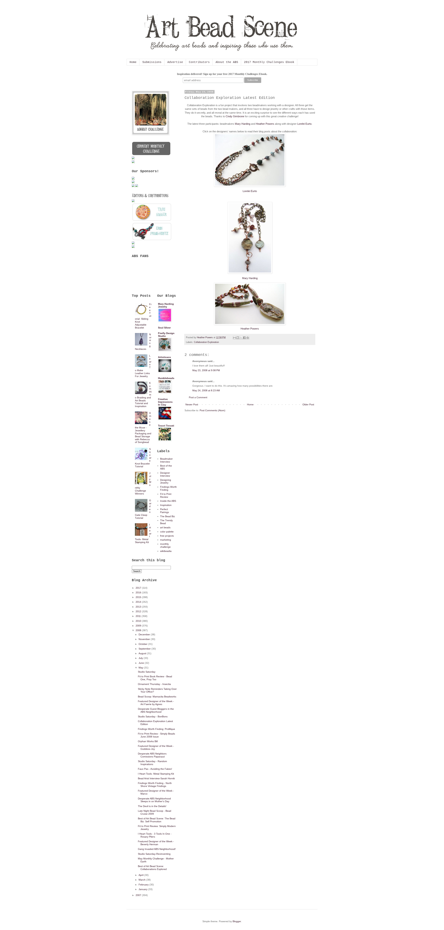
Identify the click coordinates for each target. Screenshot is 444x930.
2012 (139, 611)
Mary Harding (242, 123)
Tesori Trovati (166, 425)
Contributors (199, 62)
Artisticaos (164, 357)
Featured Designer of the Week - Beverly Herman (156, 843)
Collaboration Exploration (206, 342)
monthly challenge (165, 545)
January (143, 889)
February (144, 884)
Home (133, 62)
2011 (139, 616)
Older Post (308, 404)
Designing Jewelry (165, 481)
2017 (139, 587)
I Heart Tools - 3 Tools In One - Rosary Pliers (155, 835)
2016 (139, 592)
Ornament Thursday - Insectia (154, 684)
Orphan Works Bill (148, 741)
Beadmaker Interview (166, 460)
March (142, 879)
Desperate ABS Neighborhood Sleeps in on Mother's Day (154, 800)
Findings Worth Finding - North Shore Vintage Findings (155, 784)
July (141, 658)
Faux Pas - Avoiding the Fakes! (155, 768)
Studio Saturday (146, 671)
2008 (139, 630)
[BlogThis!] (238, 337)
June (142, 663)
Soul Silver (164, 327)
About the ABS (227, 62)
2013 (139, 606)
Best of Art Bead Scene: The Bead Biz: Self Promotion (156, 820)
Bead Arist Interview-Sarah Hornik (156, 778)
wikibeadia (166, 551)
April (141, 875)
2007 (139, 895)
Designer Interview (165, 474)
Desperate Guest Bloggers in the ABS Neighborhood (156, 710)
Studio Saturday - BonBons (153, 716)
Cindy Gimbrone (235, 116)
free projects (167, 535)
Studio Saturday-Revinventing (154, 853)
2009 (139, 625)
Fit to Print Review (165, 495)
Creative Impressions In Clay (165, 402)
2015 (139, 597)
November (145, 639)
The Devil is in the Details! (152, 806)
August (143, 653)
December (145, 634)
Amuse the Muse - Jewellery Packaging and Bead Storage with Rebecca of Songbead (143, 427)
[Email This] (234, 337)
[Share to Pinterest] (247, 337)
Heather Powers (265, 123)
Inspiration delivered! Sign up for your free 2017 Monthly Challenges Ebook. (222, 73)
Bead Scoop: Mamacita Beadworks (157, 696)
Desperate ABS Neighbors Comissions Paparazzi (152, 755)
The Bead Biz (167, 516)
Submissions (151, 62)
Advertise (175, 62)
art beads (165, 527)
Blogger (237, 921)
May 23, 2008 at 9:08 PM (206, 370)
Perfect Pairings (164, 511)
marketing (165, 539)
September (145, 648)
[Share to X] (241, 337)
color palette (167, 531)
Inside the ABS (168, 501)
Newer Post (191, 404)
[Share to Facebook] (244, 337)
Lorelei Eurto (304, 123)
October (143, 644)
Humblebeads (166, 378)
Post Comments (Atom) (212, 410)
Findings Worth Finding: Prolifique (156, 729)
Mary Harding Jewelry (166, 305)
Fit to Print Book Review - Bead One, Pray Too (155, 678)
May (141, 667)
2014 (139, 601)
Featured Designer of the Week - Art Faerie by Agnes (156, 703)
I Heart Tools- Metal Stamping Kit (156, 773)
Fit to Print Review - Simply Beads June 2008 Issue (156, 735)
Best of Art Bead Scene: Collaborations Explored (152, 868)
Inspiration (166, 505)
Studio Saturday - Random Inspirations (152, 763)
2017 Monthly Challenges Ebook (269, 62)
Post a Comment (198, 397)
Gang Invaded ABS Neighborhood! (157, 849)
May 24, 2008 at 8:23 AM (206, 390)
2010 (139, 621)
